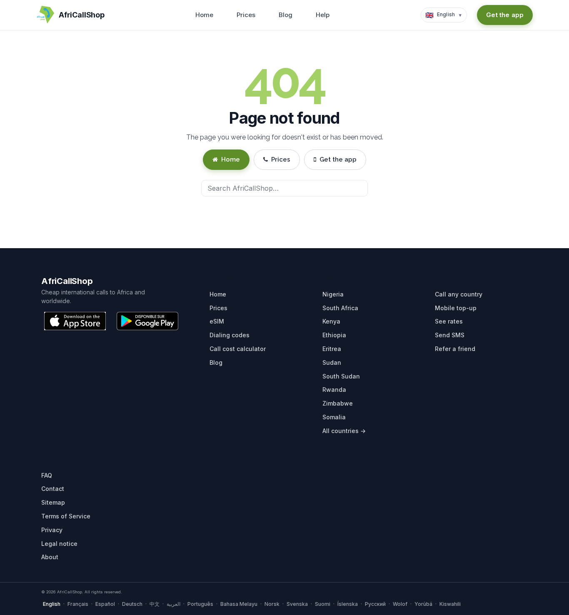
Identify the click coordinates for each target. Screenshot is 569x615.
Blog (285, 15)
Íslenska (347, 604)
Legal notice (59, 543)
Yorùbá (423, 604)
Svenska (297, 604)
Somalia (334, 417)
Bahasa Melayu (238, 604)
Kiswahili (450, 604)
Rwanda (334, 389)
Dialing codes (230, 335)
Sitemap (53, 502)
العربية (173, 604)
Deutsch (132, 604)
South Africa (340, 307)
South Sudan (341, 376)
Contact (52, 488)
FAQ (46, 475)
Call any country (458, 294)
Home (204, 15)
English (51, 604)
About (49, 556)
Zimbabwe (337, 403)
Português (200, 604)
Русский (375, 604)
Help (322, 15)
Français (77, 604)
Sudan (331, 362)
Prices (246, 15)
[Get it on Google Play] (147, 321)
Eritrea (331, 348)
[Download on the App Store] (75, 321)
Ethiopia (334, 335)
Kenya (331, 321)
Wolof (400, 604)
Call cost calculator (238, 348)
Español (105, 604)
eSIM (217, 321)
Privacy (51, 529)
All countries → (344, 430)
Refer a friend (455, 348)
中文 (155, 604)
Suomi (322, 604)
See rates (449, 321)
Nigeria (333, 294)
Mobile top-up (456, 307)
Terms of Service (65, 516)
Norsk (272, 604)
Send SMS (449, 335)
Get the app (505, 15)
